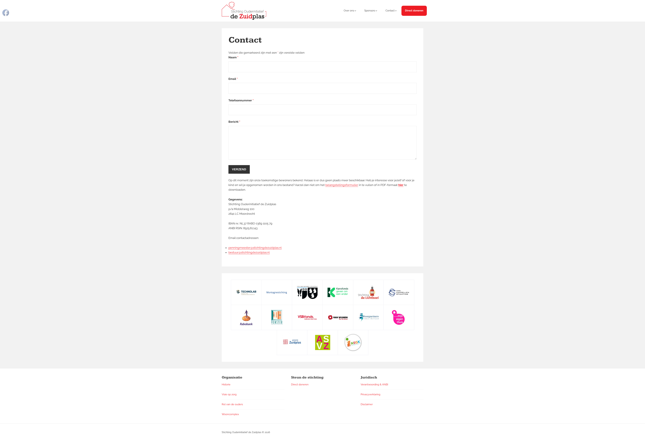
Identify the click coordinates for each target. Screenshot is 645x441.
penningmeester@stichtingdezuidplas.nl (255, 247)
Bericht (234, 121)
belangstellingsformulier (341, 185)
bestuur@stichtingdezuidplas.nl (249, 252)
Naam (233, 57)
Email (233, 79)
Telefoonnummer (241, 100)
